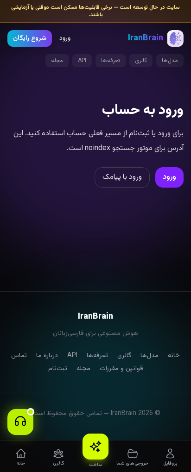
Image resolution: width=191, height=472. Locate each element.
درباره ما (47, 355)
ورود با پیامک (122, 177)
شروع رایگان (29, 38)
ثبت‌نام (57, 368)
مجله (57, 61)
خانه (174, 355)
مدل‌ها (170, 61)
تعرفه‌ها (110, 61)
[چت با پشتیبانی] (20, 422)
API (82, 61)
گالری (141, 61)
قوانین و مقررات (121, 368)
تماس (19, 355)
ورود (64, 38)
